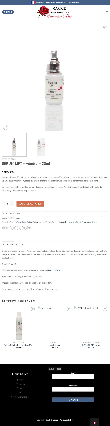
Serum (94, 222)
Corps (24, 222)
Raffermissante (85, 222)
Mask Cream (55, 345)
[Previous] (7, 77)
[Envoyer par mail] (19, 228)
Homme (62, 222)
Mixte (77, 222)
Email (73, 373)
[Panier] (106, 12)
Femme (55, 222)
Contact (20, 388)
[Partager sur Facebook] (9, 228)
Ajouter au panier (30, 203)
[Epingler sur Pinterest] (24, 228)
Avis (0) (19, 244)
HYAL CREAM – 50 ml (91, 345)
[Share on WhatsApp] (4, 228)
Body (19, 222)
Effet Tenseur (9, 159)
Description (8, 244)
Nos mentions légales (20, 397)
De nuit (49, 222)
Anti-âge (13, 222)
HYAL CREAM (54, 270)
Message (73, 386)
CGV (20, 392)
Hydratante (69, 222)
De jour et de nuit (39, 222)
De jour (29, 222)
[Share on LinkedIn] (28, 228)
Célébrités (20, 384)
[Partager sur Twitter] (14, 228)
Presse (20, 380)
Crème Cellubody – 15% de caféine (19, 345)
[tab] (8, 244)
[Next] (102, 77)
